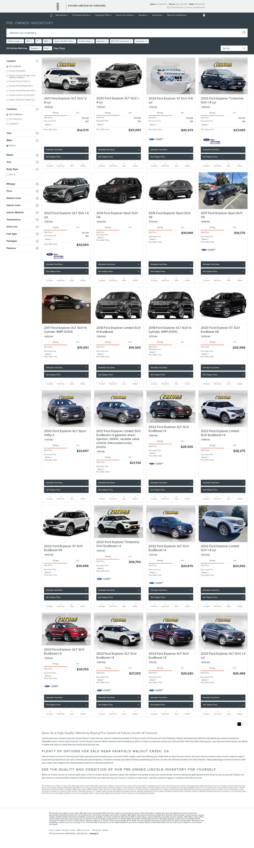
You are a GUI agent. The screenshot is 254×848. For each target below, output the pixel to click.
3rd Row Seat (85, 41)
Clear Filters (59, 48)
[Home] (57, 7)
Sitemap (105, 830)
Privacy (72, 830)
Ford (46, 48)
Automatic (141, 41)
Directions (65, 830)
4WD (47, 41)
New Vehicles (61, 15)
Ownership (156, 15)
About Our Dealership (176, 15)
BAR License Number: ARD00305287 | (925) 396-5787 (68, 833)
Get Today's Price (53, 157)
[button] (66, 107)
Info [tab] (77, 113)
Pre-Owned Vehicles (80, 15)
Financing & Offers (102, 15)
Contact (57, 830)
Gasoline (102, 41)
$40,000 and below (121, 41)
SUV (29, 41)
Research (142, 15)
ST (38, 41)
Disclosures (96, 830)
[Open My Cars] (203, 15)
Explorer (34, 48)
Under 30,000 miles (64, 41)
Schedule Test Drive (54, 150)
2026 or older (14, 41)
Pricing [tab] (55, 113)
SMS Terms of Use (83, 830)
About (51, 830)
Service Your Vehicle (124, 15)
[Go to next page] (246, 724)
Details (47, 125)
